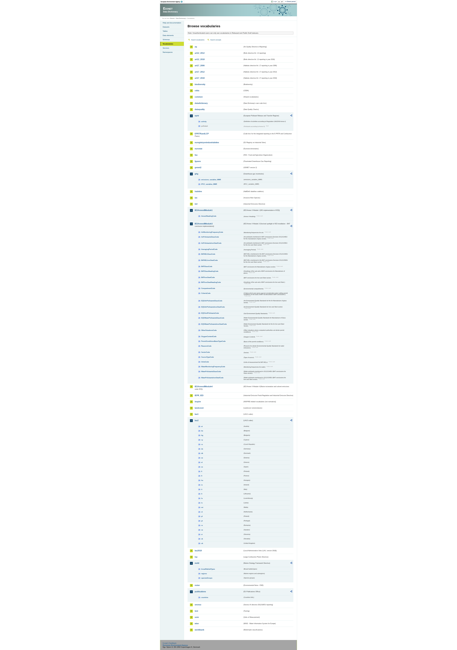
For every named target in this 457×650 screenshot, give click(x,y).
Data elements (168, 35)
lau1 (197, 414)
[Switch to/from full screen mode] (282, 1)
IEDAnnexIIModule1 (204, 210)
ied (196, 204)
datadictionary (201, 103)
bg (202, 435)
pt (202, 521)
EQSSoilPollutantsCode (210, 313)
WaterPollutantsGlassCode (211, 371)
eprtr (197, 116)
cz (202, 444)
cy (202, 440)
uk (202, 543)
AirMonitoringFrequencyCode (212, 232)
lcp (196, 557)
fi (201, 471)
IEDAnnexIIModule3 (204, 224)
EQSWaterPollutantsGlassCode (212, 318)
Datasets (166, 27)
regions (204, 573)
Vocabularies (168, 44)
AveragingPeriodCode (209, 249)
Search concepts (215, 40)
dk (202, 453)
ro (202, 525)
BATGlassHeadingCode (209, 271)
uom (197, 617)
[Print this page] (279, 1)
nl (202, 512)
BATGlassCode (206, 266)
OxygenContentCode (208, 336)
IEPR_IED (199, 395)
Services (166, 48)
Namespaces (168, 52)
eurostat (198, 149)
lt (201, 494)
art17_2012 (200, 72)
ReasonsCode (206, 346)
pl (202, 516)
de (202, 449)
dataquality (200, 109)
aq (196, 47)
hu (202, 480)
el (202, 462)
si (202, 534)
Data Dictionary (181, 18)
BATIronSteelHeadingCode (211, 282)
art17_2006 (200, 66)
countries (204, 597)
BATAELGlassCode (208, 254)
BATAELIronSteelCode (209, 260)
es (202, 467)
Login (275, 1)
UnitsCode (205, 362)
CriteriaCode (205, 293)
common (199, 97)
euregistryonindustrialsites (207, 142)
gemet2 (198, 167)
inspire (198, 402)
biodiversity (200, 84)
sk (202, 539)
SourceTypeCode (207, 357)
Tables (165, 31)
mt (202, 507)
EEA (172, 1)
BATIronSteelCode (208, 277)
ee (202, 458)
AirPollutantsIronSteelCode (211, 243)
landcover (199, 408)
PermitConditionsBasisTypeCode (213, 341)
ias (196, 198)
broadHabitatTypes (208, 569)
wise (197, 623)
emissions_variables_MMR (211, 180)
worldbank (199, 630)
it (201, 489)
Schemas (166, 39)
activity (203, 121)
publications (200, 592)
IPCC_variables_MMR (209, 184)
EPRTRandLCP (202, 134)
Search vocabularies (197, 40)
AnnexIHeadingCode (208, 216)
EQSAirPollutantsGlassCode (211, 301)
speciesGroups (206, 578)
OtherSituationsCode (209, 330)
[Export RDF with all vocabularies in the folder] (291, 115)
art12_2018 (200, 59)
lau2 (197, 420)
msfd (197, 563)
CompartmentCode (208, 288)
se (202, 530)
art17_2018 (200, 78)
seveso (198, 605)
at (202, 426)
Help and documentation (172, 23)
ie (202, 485)
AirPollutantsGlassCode (210, 237)
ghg (196, 174)
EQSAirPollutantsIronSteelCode (213, 307)
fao (196, 155)
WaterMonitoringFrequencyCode (213, 367)
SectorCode (205, 352)
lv (202, 503)
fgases (198, 161)
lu (202, 498)
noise (197, 585)
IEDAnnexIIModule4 (204, 386)
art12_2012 (200, 53)
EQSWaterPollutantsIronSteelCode (214, 324)
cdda (197, 91)
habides (198, 191)
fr (201, 476)
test (196, 611)
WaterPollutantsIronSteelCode (212, 378)
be (202, 431)
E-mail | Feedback (169, 643)
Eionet (172, 18)
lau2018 (198, 551)
